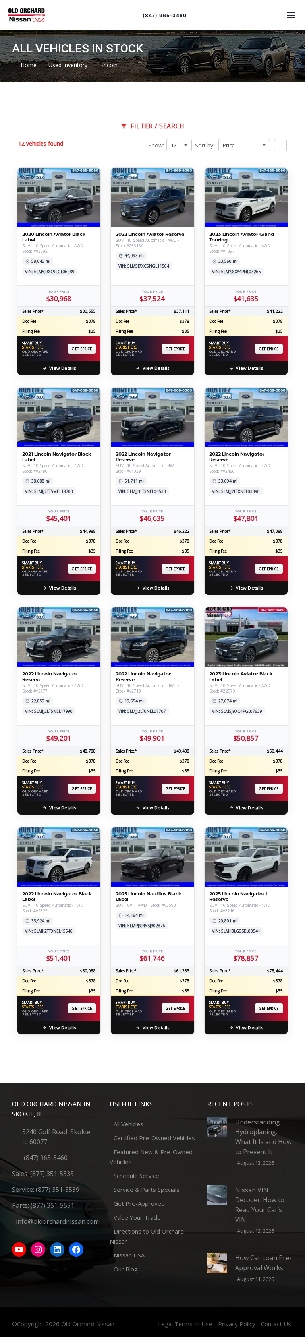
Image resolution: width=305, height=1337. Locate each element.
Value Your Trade (137, 1217)
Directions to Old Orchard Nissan (147, 1236)
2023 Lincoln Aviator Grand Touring (241, 237)
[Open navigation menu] (290, 15)
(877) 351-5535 (52, 1173)
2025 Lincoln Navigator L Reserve (238, 896)
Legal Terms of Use (185, 1324)
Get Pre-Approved (139, 1203)
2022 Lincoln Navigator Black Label (57, 896)
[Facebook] (76, 1249)
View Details (62, 368)
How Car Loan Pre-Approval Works (263, 1263)
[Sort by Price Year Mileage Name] (244, 145)
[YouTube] (19, 1249)
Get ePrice (82, 348)
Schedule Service (136, 1176)
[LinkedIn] (57, 1249)
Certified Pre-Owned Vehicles (154, 1138)
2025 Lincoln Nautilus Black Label (148, 896)
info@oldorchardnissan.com (57, 1221)
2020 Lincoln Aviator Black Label (53, 237)
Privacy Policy (236, 1324)
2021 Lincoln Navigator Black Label (56, 456)
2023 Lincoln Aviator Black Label (240, 676)
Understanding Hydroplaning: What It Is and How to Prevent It (263, 1137)
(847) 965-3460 (165, 15)
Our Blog (126, 1269)
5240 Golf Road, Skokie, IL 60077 (57, 1136)
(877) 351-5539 (57, 1189)
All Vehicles (128, 1124)
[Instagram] (38, 1249)
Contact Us (276, 1324)
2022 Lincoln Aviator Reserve (150, 234)
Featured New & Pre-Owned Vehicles (151, 1157)
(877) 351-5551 (52, 1205)
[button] (280, 145)
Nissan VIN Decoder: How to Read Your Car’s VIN (259, 1205)
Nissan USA (129, 1255)
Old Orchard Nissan (87, 1324)
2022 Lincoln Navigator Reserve (143, 456)
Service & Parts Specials (147, 1189)
